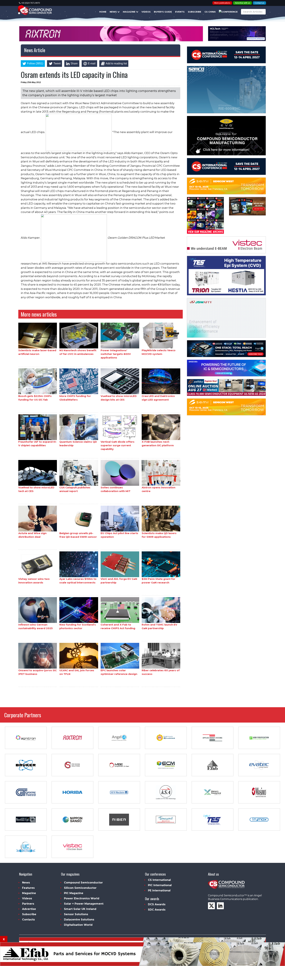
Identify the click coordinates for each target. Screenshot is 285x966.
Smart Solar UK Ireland (80, 909)
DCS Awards (156, 904)
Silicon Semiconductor (80, 887)
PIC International (160, 885)
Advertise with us (242, 3)
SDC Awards (156, 909)
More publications (222, 3)
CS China (210, 11)
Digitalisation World (78, 924)
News (113, 11)
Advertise (29, 909)
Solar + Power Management (83, 903)
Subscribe (194, 11)
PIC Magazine (73, 893)
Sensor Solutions (76, 914)
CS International (159, 879)
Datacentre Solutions (79, 919)
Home (102, 11)
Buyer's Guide (163, 11)
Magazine (129, 11)
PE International (159, 890)
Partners (28, 903)
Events (180, 11)
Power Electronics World (81, 898)
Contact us (259, 3)
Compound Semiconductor (83, 882)
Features (28, 887)
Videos (146, 11)
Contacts (28, 919)
